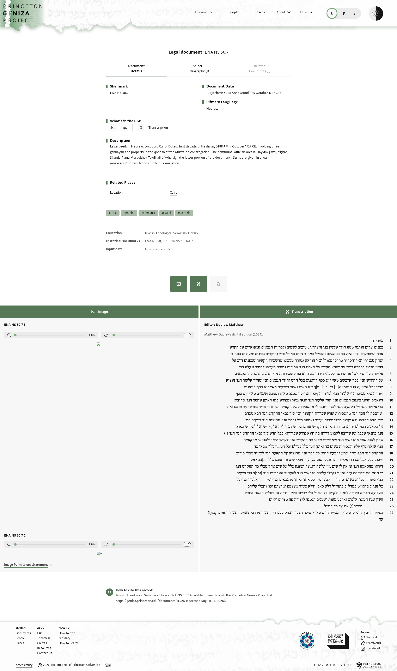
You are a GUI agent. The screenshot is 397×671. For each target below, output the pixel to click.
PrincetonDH (373, 643)
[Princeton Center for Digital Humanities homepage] (340, 640)
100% (92, 335)
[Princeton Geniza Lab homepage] (310, 640)
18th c (113, 213)
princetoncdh (373, 648)
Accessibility (24, 665)
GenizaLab (372, 637)
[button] (24, 15)
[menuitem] (200, 14)
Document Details (136, 68)
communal (148, 213)
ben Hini (129, 213)
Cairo (173, 193)
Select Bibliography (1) (198, 68)
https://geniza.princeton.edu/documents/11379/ (150, 601)
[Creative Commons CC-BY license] (108, 665)
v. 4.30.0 (346, 665)
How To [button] (306, 12)
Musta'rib (184, 213)
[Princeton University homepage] (368, 665)
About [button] (280, 12)
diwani (166, 213)
